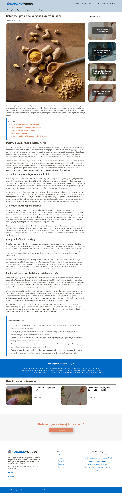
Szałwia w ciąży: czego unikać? (97, 455)
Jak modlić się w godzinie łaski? (44, 389)
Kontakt (11, 476)
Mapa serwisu (33, 490)
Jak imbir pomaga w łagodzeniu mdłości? (26, 127)
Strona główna (11, 10)
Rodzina (76, 4)
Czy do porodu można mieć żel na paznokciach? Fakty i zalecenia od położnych (102, 93)
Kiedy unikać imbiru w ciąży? (21, 133)
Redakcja (11, 472)
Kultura (101, 4)
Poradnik (111, 4)
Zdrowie (92, 4)
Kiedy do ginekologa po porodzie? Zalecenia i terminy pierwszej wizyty (102, 72)
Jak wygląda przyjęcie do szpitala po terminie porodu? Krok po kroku (102, 51)
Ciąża (84, 4)
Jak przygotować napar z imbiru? (23, 130)
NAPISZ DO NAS (61, 430)
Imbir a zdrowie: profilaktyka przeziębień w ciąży (29, 136)
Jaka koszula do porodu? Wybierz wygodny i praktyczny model (102, 31)
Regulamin (47, 490)
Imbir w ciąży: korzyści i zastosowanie (25, 124)
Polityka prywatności (16, 490)
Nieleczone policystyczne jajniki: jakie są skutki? (99, 389)
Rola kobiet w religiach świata (97, 464)
